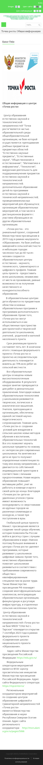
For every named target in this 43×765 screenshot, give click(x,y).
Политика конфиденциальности (17, 758)
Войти (40, 3)
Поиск (39, 25)
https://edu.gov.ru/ (27, 657)
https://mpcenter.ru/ (13, 686)
